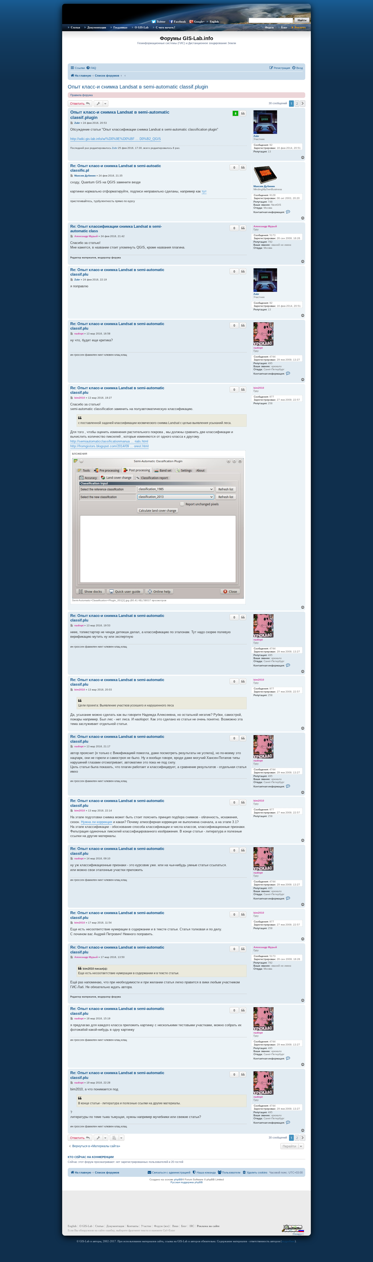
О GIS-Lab (141, 27)
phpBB (178, 1179)
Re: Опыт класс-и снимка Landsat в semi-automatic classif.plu (117, 272)
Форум (269, 27)
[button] (302, 103)
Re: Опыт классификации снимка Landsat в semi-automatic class (116, 228)
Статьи (75, 27)
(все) (166, 1226)
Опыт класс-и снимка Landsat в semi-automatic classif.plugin (138, 87)
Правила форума (81, 95)
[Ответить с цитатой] (243, 113)
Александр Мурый (265, 226)
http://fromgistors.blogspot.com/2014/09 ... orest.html (109, 446)
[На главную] (186, 11)
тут (204, 191)
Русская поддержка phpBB (187, 1182)
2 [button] (297, 103)
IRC (192, 1226)
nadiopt (258, 347)
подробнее (288, 1241)
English (214, 21)
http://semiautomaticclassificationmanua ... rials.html (109, 441)
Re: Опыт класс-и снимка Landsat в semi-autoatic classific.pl (115, 168)
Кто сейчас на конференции (91, 1157)
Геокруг (298, 1233)
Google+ (199, 21)
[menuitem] (91, 68)
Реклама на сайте (208, 1226)
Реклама (300, 27)
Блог (284, 27)
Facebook (180, 21)
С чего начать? (165, 27)
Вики (175, 1226)
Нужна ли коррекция (96, 822)
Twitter (161, 21)
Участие (146, 1226)
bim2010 (258, 387)
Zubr (256, 136)
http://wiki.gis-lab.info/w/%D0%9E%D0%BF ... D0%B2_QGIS (115, 139)
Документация (96, 27)
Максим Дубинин (264, 186)
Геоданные (120, 27)
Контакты (132, 1226)
